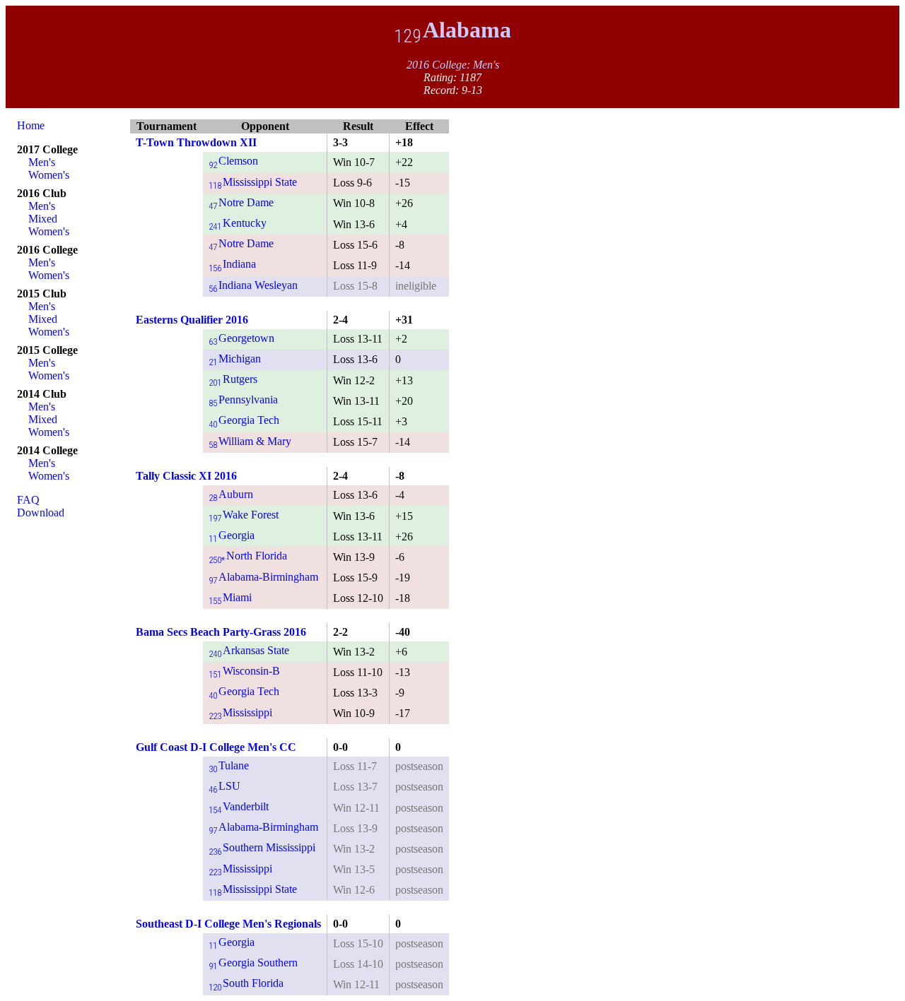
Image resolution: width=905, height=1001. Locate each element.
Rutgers (233, 379)
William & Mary (250, 441)
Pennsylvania (243, 399)
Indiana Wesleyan (253, 285)
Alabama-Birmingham (263, 577)
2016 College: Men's (453, 65)
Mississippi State (253, 182)
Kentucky (238, 223)
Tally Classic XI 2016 (186, 476)
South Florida (246, 983)
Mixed (42, 219)
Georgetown (241, 338)
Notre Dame (241, 202)
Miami (230, 597)
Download (40, 513)
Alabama (452, 29)
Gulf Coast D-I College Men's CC (216, 747)
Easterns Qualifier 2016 (192, 320)
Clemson (233, 161)
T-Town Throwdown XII (196, 142)
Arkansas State (249, 650)
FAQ (28, 500)
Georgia (232, 535)
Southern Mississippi (262, 847)
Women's (48, 175)
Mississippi (240, 712)
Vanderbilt (239, 806)
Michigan (235, 359)
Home (31, 125)
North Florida (248, 556)
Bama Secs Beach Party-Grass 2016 (221, 632)
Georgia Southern (253, 962)
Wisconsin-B (244, 671)
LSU (224, 786)
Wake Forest (244, 515)
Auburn (231, 494)
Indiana (232, 264)
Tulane (229, 765)
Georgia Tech (244, 420)
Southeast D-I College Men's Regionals (228, 924)
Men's (41, 162)
